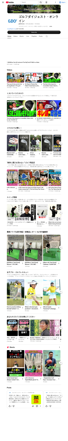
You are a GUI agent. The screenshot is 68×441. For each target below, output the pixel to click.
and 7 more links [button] (20, 28)
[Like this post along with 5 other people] (46, 406)
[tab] (9, 36)
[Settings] (55, 2)
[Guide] (3, 2)
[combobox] (30, 2)
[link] (25, 400)
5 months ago (31, 392)
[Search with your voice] (46, 2)
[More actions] (23, 84)
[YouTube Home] (10, 2)
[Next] (60, 77)
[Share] (33, 406)
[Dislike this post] (13, 406)
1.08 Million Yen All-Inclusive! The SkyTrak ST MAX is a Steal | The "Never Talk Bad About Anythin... (23, 62)
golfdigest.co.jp (12, 28)
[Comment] (37, 406)
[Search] (40, 2)
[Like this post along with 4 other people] (9, 406)
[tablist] (34, 36)
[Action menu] (40, 406)
